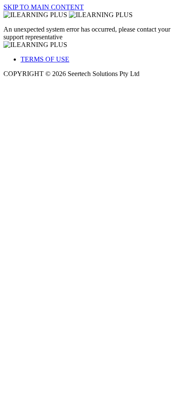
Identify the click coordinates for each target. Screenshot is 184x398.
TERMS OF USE (45, 59)
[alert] (92, 33)
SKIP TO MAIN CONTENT (43, 7)
